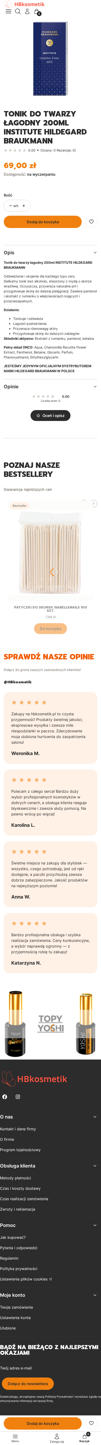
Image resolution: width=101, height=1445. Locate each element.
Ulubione (8, 1328)
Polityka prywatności (18, 1268)
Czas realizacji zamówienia (24, 1198)
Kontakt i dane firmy (18, 1129)
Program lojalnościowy (20, 1149)
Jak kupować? (13, 1237)
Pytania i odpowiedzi (18, 1247)
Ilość (8, 195)
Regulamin (9, 1258)
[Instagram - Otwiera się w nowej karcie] (18, 1097)
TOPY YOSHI (50, 1023)
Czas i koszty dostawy (20, 1188)
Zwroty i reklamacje (17, 1209)
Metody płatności (15, 1178)
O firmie (7, 1139)
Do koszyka (50, 628)
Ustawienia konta (15, 1317)
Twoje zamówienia (16, 1307)
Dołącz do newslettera (28, 1383)
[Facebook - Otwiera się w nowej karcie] (4, 1097)
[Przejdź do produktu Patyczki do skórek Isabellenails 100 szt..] (50, 550)
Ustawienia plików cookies (24, 1279)
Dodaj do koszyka (43, 221)
